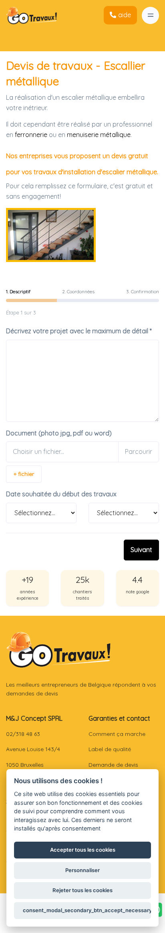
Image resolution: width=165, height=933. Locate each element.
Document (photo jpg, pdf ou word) (59, 433)
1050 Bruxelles (25, 764)
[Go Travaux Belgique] (31, 15)
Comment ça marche (117, 734)
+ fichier (24, 474)
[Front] (58, 650)
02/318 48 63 (23, 734)
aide (124, 15)
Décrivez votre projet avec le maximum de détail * (79, 331)
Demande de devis (113, 764)
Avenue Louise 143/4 (33, 749)
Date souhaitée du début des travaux (61, 494)
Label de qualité (110, 749)
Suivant (141, 550)
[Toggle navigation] (150, 15)
